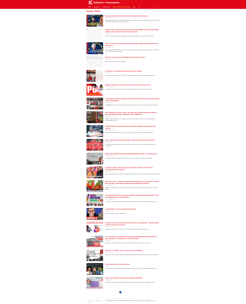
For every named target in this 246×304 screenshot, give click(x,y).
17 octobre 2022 (109, 171)
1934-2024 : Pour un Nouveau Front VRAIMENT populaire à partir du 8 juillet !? (125, 57)
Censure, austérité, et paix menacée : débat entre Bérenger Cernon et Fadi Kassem (126, 16)
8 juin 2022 (108, 252)
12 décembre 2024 (109, 17)
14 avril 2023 (108, 116)
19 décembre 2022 (109, 141)
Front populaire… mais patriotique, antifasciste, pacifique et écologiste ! (123, 71)
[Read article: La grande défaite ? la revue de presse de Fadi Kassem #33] (94, 214)
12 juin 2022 (108, 240)
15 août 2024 (108, 47)
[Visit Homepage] (103, 2)
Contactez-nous (106, 7)
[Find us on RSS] (146, 2)
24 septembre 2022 (110, 199)
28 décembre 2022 (109, 130)
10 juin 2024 (108, 72)
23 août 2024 (108, 33)
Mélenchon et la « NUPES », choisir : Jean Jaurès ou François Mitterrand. (124, 250)
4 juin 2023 (108, 102)
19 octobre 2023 (109, 86)
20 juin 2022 (108, 226)
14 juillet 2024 (109, 59)
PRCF (89, 7)
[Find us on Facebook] (139, 2)
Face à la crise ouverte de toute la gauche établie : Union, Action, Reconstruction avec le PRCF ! (130, 140)
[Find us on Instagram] (150, 2)
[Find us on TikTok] (158, 2)
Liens (134, 7)
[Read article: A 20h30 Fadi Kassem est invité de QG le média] (94, 269)
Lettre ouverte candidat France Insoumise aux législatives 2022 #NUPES (123, 278)
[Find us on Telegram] (148, 2)
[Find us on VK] (153, 2)
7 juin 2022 (108, 266)
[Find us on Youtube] (143, 2)
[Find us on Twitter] (141, 2)
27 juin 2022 (108, 210)
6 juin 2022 (108, 279)
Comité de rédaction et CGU (111, 300)
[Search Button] (139, 7)
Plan (155, 300)
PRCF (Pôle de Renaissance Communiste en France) (127, 300)
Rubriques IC (97, 7)
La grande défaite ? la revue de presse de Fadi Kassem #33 (120, 209)
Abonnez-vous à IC (149, 300)
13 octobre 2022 (109, 185)
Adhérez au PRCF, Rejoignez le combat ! (122, 7)
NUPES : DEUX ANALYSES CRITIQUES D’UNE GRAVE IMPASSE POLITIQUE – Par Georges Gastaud (131, 154)
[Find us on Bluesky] (155, 2)
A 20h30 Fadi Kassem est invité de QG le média (117, 264)
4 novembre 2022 (109, 155)
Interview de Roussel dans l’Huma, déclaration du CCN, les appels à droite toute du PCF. (128, 85)
